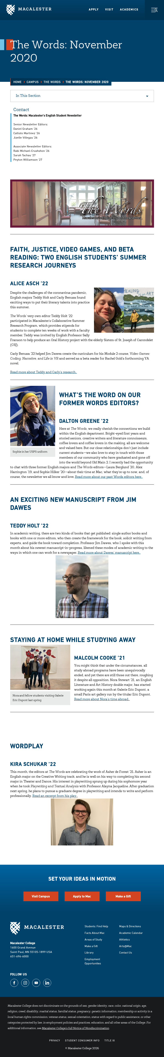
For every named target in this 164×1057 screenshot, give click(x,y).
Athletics (124, 939)
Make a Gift (123, 896)
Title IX (109, 1040)
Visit (109, 9)
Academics (129, 9)
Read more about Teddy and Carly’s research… (43, 372)
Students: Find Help (96, 926)
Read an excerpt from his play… (55, 796)
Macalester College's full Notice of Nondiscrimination (75, 1028)
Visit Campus (41, 896)
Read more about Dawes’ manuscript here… (109, 552)
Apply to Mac (82, 896)
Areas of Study (93, 939)
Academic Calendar (131, 932)
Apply (94, 9)
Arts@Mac (125, 946)
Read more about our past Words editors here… (109, 477)
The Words (52, 82)
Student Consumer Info (82, 1040)
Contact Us (125, 952)
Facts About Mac (95, 932)
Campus (33, 82)
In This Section (28, 96)
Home (17, 82)
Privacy (54, 1040)
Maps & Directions (130, 926)
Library (89, 952)
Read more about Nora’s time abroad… (102, 699)
